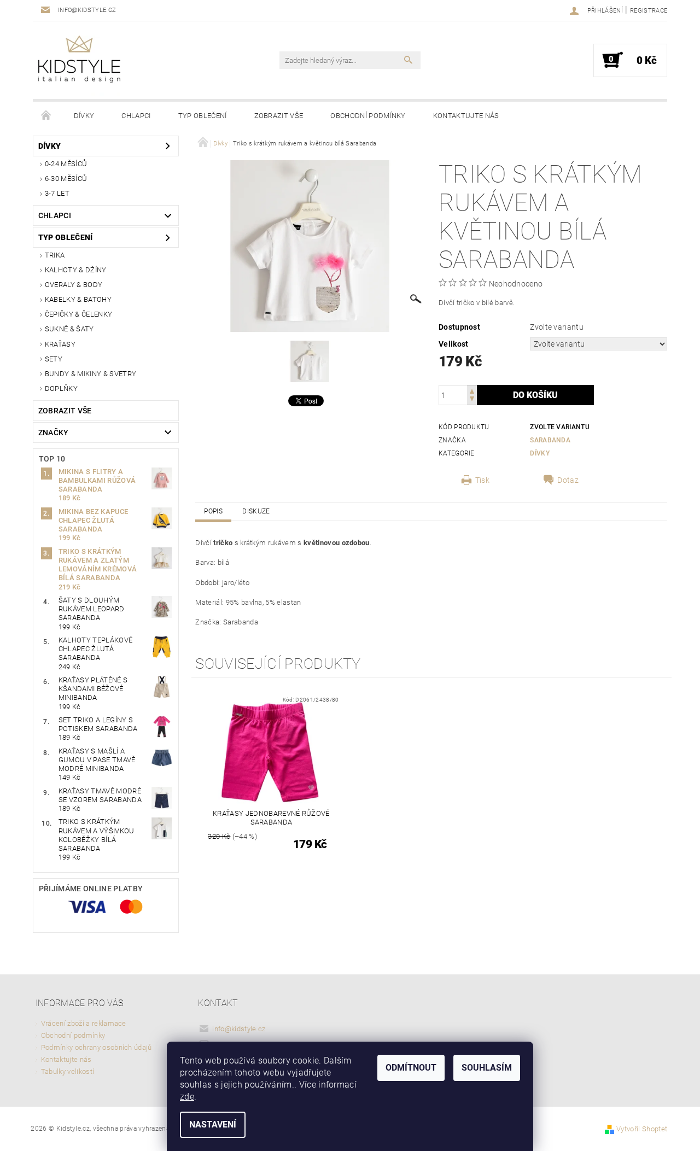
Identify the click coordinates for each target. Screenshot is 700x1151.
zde (187, 1096)
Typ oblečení (202, 116)
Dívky (84, 116)
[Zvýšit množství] (472, 390)
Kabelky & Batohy (78, 299)
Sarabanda (550, 440)
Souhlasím (487, 1067)
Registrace (648, 10)
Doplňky (61, 388)
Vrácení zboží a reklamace (83, 1023)
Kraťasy (60, 344)
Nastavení (212, 1124)
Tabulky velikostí (67, 1071)
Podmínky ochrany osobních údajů (96, 1047)
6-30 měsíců (66, 178)
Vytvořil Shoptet (641, 1129)
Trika (55, 255)
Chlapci (135, 116)
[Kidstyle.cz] (79, 66)
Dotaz (568, 480)
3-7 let (57, 193)
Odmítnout (411, 1067)
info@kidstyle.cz (238, 1029)
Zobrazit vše (279, 116)
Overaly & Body (73, 285)
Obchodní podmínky (367, 116)
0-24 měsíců (66, 164)
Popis (213, 511)
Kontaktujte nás (466, 116)
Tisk (482, 480)
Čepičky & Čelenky (78, 314)
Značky (53, 432)
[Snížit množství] (472, 400)
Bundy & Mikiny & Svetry (90, 374)
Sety (53, 359)
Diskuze (256, 511)
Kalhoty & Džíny (76, 270)
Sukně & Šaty (69, 329)
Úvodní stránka (46, 116)
